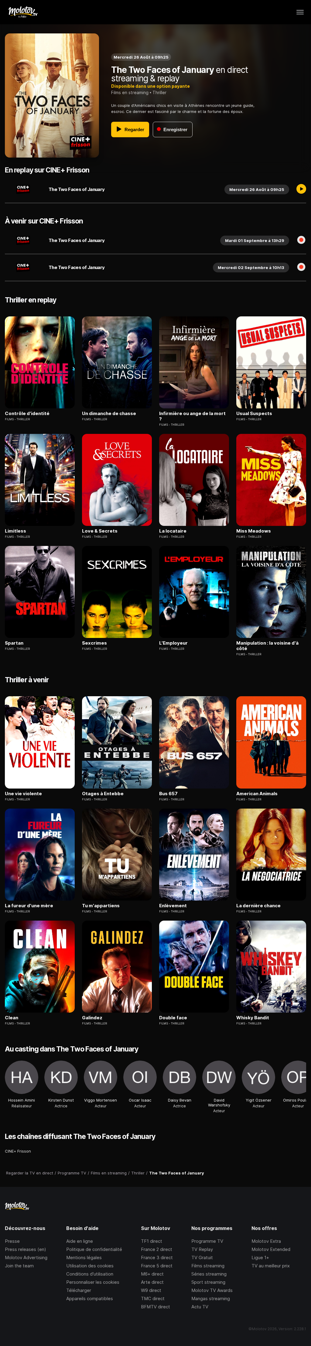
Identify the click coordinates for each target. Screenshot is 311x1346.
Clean (11, 1018)
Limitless (15, 531)
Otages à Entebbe (103, 793)
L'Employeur (173, 643)
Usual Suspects (254, 413)
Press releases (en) (25, 1249)
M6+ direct (152, 1274)
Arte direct (152, 1282)
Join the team (19, 1266)
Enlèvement (173, 905)
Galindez (92, 1018)
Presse (12, 1241)
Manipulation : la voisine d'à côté (267, 645)
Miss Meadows (253, 531)
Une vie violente (23, 793)
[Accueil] (22, 12)
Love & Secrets (100, 531)
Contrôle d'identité (27, 413)
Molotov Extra (266, 1241)
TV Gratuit (202, 1257)
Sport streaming (208, 1282)
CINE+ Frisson (18, 1151)
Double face (173, 1018)
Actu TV (199, 1307)
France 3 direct (157, 1257)
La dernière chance (258, 905)
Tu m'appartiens (101, 905)
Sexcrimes (94, 643)
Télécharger (78, 1290)
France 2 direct (156, 1249)
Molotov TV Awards (212, 1290)
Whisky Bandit (252, 1018)
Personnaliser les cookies (92, 1282)
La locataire (172, 531)
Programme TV (207, 1241)
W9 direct (151, 1290)
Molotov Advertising (26, 1257)
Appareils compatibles (89, 1298)
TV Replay (202, 1249)
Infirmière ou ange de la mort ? (192, 416)
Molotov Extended (270, 1249)
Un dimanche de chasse (109, 413)
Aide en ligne (79, 1241)
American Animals (257, 793)
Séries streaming (209, 1274)
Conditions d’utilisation (89, 1274)
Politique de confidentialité (94, 1249)
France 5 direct (157, 1266)
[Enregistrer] (301, 240)
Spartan (14, 643)
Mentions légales (84, 1257)
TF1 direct (151, 1241)
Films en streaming (130, 92)
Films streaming (207, 1266)
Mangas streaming (210, 1298)
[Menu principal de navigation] (300, 12)
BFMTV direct (155, 1307)
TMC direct (153, 1298)
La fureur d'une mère (29, 905)
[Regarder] (301, 189)
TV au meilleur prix (270, 1266)
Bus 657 (168, 793)
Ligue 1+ (260, 1257)
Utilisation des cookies (90, 1266)
